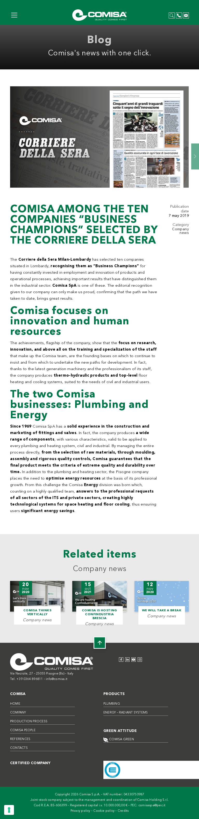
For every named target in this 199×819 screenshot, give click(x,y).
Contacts (19, 748)
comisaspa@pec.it (152, 805)
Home (15, 703)
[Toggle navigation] (14, 15)
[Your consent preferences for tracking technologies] (9, 810)
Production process (28, 721)
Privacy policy (80, 811)
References (20, 739)
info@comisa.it (56, 679)
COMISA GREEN (121, 739)
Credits (123, 811)
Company (18, 712)
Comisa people (22, 730)
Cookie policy (104, 811)
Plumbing (111, 703)
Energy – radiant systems (125, 712)
